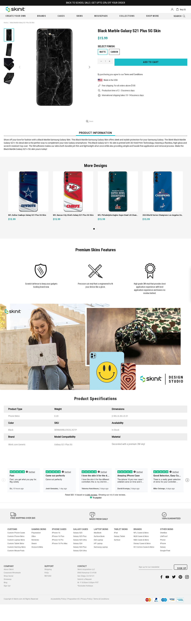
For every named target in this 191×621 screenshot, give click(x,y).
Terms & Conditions (101, 599)
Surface (117, 540)
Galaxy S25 (77, 533)
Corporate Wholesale (12, 573)
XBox (33, 536)
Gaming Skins (38, 529)
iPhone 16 (56, 533)
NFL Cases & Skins (141, 533)
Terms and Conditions (133, 74)
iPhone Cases (59, 529)
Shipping (48, 569)
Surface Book (99, 536)
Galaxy (163, 547)
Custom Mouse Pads (15, 551)
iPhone (163, 543)
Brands (138, 529)
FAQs (46, 573)
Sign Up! (7, 586)
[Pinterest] (180, 577)
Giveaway (7, 579)
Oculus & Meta (37, 547)
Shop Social (8, 576)
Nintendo (35, 540)
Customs (12, 529)
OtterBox (163, 533)
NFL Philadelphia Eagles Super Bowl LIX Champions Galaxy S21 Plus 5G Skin (28, 215)
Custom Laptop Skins (16, 540)
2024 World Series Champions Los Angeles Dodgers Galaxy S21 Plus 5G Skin (73, 215)
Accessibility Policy (58, 599)
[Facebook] (161, 577)
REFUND (47, 576)
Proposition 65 (73, 599)
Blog (5, 582)
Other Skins (166, 529)
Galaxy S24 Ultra (80, 551)
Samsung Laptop (101, 547)
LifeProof (163, 536)
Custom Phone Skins (15, 536)
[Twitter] (174, 577)
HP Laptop (98, 543)
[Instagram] (187, 577)
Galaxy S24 (77, 543)
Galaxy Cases (80, 529)
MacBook (97, 533)
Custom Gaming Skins (16, 547)
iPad (116, 533)
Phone (162, 540)
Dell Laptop (98, 540)
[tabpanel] (118, 199)
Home (6, 22)
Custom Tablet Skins (15, 543)
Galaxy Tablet (119, 536)
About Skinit (9, 569)
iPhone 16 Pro (57, 540)
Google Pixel (165, 551)
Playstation (36, 533)
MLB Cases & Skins (141, 536)
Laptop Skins (101, 529)
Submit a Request (84, 579)
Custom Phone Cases (16, 533)
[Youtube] (167, 577)
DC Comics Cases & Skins (144, 547)
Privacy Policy (86, 599)
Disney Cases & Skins (142, 543)
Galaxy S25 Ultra (80, 540)
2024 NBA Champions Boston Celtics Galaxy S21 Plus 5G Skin (163, 215)
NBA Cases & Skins (141, 540)
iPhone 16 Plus (58, 536)
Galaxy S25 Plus (79, 536)
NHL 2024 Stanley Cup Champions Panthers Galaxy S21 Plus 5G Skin (118, 215)
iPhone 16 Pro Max (59, 543)
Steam (34, 543)
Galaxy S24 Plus (79, 547)
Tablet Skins (121, 529)
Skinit (15, 9)
